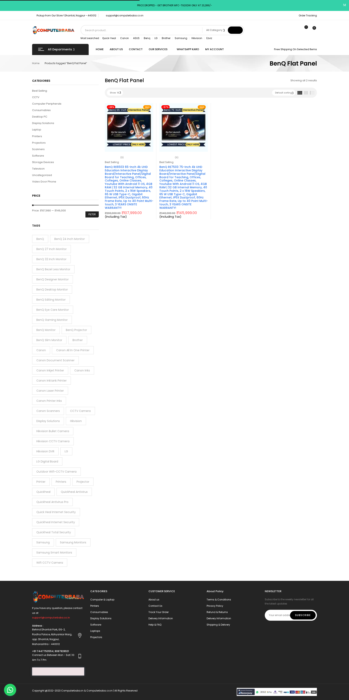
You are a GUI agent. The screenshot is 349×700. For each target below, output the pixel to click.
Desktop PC (39, 117)
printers (61, 482)
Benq (147, 38)
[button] (10, 690)
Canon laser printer (50, 391)
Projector (83, 482)
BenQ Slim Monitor (49, 340)
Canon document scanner (55, 360)
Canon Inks (82, 370)
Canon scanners (48, 411)
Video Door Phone (44, 181)
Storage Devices (43, 162)
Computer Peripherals (46, 104)
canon (41, 350)
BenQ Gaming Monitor (52, 320)
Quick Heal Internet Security (56, 512)
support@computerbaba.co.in (124, 15)
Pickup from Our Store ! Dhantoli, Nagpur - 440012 (66, 15)
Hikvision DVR (45, 451)
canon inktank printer (51, 381)
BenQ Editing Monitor (51, 300)
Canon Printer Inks (49, 401)
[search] (235, 30)
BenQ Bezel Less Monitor (53, 269)
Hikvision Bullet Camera (52, 431)
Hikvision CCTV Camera (52, 441)
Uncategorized (42, 175)
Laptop (36, 130)
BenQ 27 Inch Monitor (51, 249)
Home (35, 63)
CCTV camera (80, 411)
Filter (92, 214)
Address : (37, 625)
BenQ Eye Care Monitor (52, 310)
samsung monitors (73, 542)
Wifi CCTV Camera (49, 563)
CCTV (35, 97)
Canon (124, 38)
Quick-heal (109, 38)
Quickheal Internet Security (55, 522)
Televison (38, 169)
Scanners (38, 149)
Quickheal (43, 492)
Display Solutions (43, 123)
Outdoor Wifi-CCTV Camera (56, 472)
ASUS (136, 38)
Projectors (39, 143)
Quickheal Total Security (53, 532)
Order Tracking (308, 15)
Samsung (181, 38)
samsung (43, 542)
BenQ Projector (76, 330)
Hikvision (196, 38)
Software (38, 156)
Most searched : (90, 38)
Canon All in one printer (72, 350)
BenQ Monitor (46, 330)
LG (156, 38)
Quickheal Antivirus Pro (52, 502)
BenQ (40, 239)
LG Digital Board (47, 461)
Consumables (41, 110)
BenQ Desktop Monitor (52, 289)
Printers (37, 136)
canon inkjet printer (50, 370)
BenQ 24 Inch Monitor (69, 239)
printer (40, 482)
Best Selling (39, 91)
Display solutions (48, 421)
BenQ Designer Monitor (52, 279)
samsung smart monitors (54, 552)
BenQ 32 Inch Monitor (51, 259)
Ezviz (209, 38)
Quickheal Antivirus (74, 492)
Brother (166, 38)
